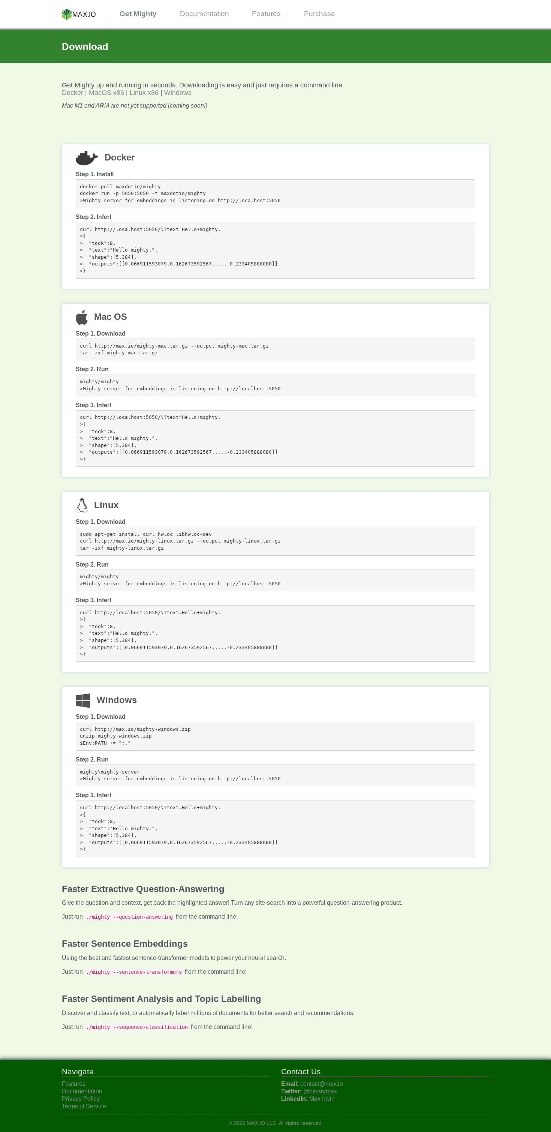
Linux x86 (144, 92)
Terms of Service (84, 1106)
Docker (72, 92)
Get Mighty (138, 14)
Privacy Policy (81, 1099)
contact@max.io (321, 1084)
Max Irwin (322, 1099)
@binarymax (320, 1091)
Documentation (204, 14)
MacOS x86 (106, 92)
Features (266, 14)
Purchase (319, 14)
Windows (178, 92)
